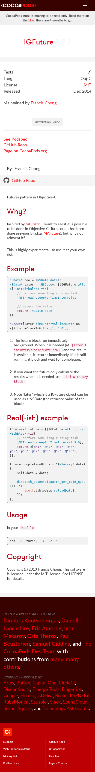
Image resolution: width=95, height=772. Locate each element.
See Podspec (15, 139)
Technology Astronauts (65, 708)
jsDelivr (45, 695)
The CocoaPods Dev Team (47, 647)
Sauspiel (39, 702)
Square (25, 708)
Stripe (9, 708)
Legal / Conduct (58, 763)
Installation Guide (47, 122)
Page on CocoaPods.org (25, 150)
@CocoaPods (57, 749)
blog (31, 20)
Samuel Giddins (51, 643)
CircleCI (67, 683)
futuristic (33, 224)
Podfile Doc (11, 763)
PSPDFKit (80, 695)
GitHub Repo (15, 144)
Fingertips (72, 689)
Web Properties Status (16, 749)
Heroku (27, 695)
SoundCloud (75, 702)
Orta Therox (42, 635)
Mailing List (10, 756)
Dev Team (55, 756)
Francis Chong (43, 103)
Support (8, 741)
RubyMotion (16, 702)
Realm (61, 695)
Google (10, 695)
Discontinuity (16, 689)
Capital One (44, 683)
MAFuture (52, 233)
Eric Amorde (47, 628)
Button (23, 683)
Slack (55, 702)
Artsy (8, 683)
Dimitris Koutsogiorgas (31, 620)
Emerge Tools (46, 689)
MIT (87, 85)
